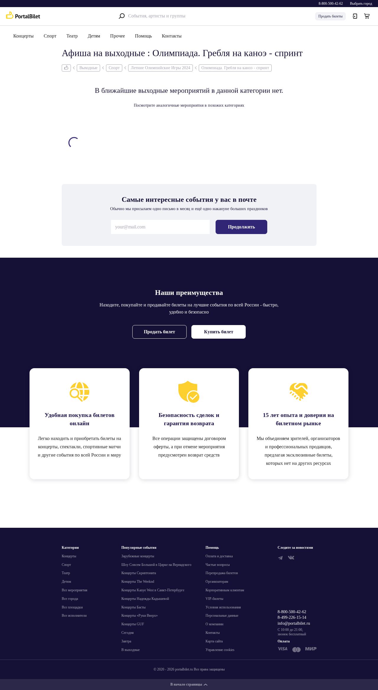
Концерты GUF (132, 624)
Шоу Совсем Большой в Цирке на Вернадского (156, 565)
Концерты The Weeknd (137, 581)
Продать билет (159, 331)
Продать (330, 16)
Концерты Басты (133, 607)
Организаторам (217, 581)
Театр (72, 35)
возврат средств (204, 454)
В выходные (130, 650)
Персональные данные (222, 615)
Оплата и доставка (219, 556)
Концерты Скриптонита (138, 573)
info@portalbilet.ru (294, 623)
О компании (214, 624)
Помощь (143, 35)
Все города (70, 599)
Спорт (50, 35)
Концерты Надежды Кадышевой (145, 599)
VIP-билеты (214, 599)
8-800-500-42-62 (331, 3)
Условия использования (223, 607)
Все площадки (72, 607)
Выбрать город (361, 3)
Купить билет (218, 331)
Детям (94, 35)
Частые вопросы (218, 565)
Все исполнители (74, 615)
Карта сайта (214, 641)
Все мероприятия (74, 590)
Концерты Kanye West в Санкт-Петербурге (152, 590)
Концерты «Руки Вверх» (139, 615)
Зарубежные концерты (137, 556)
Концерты (23, 35)
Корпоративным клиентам (225, 590)
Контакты (172, 35)
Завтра (126, 641)
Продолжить (241, 226)
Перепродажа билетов (222, 573)
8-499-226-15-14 (292, 617)
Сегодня (127, 633)
